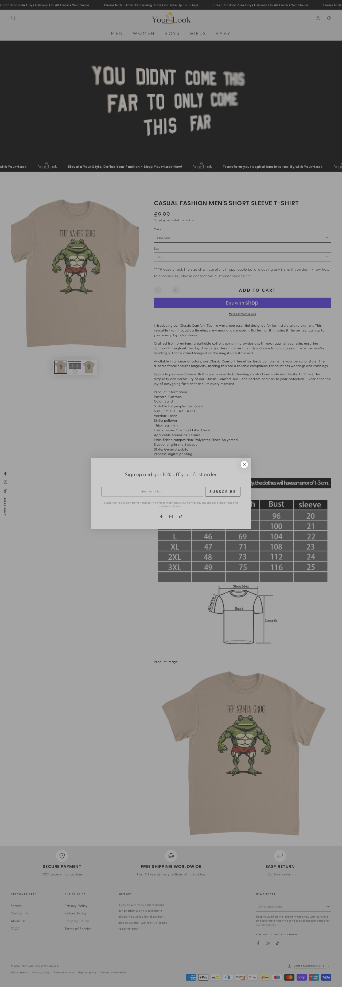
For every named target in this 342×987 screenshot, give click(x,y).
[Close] (244, 464)
